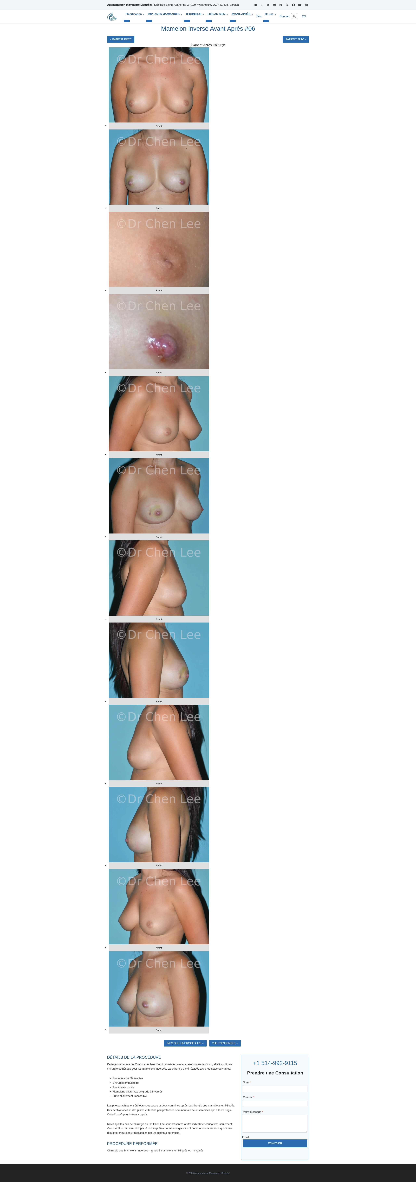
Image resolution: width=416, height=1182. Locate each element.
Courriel (248, 1097)
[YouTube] (300, 5)
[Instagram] (306, 5)
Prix (259, 16)
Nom (247, 1082)
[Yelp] (287, 5)
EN (304, 16)
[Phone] (261, 5)
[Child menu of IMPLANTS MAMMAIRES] (149, 21)
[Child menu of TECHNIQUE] (187, 21)
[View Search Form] (294, 16)
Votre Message (253, 1111)
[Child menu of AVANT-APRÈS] (233, 21)
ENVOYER (275, 1143)
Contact (285, 16)
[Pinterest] (281, 5)
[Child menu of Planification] (127, 21)
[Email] (255, 5)
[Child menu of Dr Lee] (266, 21)
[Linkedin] (274, 5)
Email (245, 1137)
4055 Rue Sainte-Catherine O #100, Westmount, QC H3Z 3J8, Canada (196, 4)
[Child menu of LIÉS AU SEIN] (209, 21)
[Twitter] (268, 5)
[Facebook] (293, 5)
